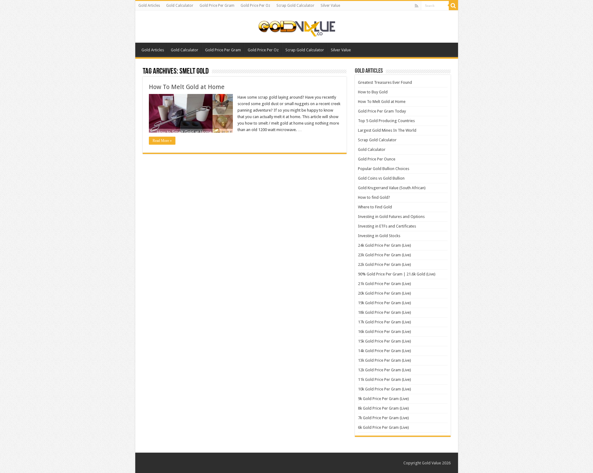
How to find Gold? (374, 197)
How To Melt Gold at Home (187, 87)
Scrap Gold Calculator (295, 5)
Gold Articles (149, 5)
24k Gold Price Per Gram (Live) (384, 245)
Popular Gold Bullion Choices (383, 168)
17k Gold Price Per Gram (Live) (384, 322)
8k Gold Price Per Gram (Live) (383, 408)
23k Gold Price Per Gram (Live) (384, 255)
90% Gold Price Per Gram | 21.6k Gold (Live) (396, 274)
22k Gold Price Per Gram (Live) (384, 264)
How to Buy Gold (373, 92)
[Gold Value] (296, 27)
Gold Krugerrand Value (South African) (392, 187)
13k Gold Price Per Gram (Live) (384, 360)
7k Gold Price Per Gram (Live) (383, 417)
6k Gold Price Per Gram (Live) (383, 427)
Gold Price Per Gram (217, 5)
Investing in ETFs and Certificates (387, 226)
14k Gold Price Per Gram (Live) (384, 350)
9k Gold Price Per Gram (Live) (383, 398)
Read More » (162, 140)
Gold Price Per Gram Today (382, 111)
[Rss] (416, 6)
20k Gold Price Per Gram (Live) (384, 293)
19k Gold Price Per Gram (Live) (384, 302)
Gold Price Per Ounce (376, 159)
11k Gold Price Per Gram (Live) (384, 379)
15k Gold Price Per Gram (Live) (384, 341)
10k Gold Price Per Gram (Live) (384, 389)
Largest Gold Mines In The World (387, 130)
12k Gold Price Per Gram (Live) (384, 370)
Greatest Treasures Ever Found (385, 82)
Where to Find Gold (375, 207)
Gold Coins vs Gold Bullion (381, 178)
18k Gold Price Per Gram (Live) (384, 312)
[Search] (453, 5)
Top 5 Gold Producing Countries (386, 120)
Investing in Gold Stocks (379, 235)
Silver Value (330, 5)
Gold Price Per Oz (255, 5)
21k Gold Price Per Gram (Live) (384, 283)
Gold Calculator (179, 5)
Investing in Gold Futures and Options (391, 216)
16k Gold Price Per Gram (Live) (384, 331)
